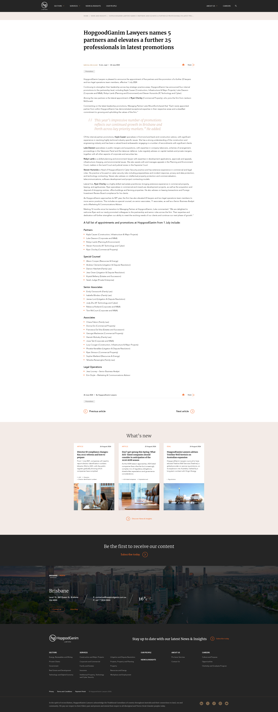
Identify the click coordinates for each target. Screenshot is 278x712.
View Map (74, 609)
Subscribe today (130, 554)
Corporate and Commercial (90, 661)
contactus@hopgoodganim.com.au (110, 597)
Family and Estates (87, 666)
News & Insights (148, 660)
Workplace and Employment (120, 675)
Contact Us (175, 661)
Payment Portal (80, 691)
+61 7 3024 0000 (102, 600)
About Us (175, 652)
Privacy (51, 691)
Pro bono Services (178, 657)
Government (53, 666)
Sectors (53, 652)
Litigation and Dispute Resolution (122, 657)
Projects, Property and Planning (122, 661)
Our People (146, 652)
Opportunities (207, 661)
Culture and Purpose (209, 657)
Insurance (83, 670)
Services (84, 652)
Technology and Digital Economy (61, 675)
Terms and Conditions (64, 691)
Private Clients (54, 661)
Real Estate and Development (60, 670)
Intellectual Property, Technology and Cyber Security (92, 676)
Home (86, 16)
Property (113, 666)
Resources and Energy (118, 670)
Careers (206, 652)
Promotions (89, 71)
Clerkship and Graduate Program (214, 666)
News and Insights (99, 16)
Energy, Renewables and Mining (60, 657)
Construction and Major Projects (92, 657)
